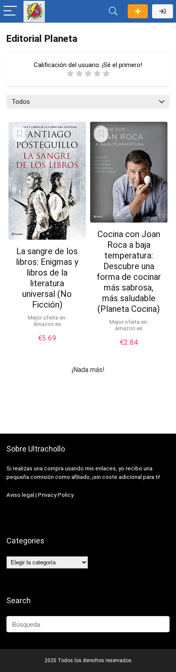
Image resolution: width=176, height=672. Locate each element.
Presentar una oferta (138, 11)
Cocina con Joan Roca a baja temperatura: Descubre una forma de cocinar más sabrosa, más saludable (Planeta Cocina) (129, 271)
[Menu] (10, 11)
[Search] (113, 11)
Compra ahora (46, 347)
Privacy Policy (55, 495)
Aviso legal (20, 495)
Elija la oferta (128, 351)
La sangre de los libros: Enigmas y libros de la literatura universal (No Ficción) (47, 278)
